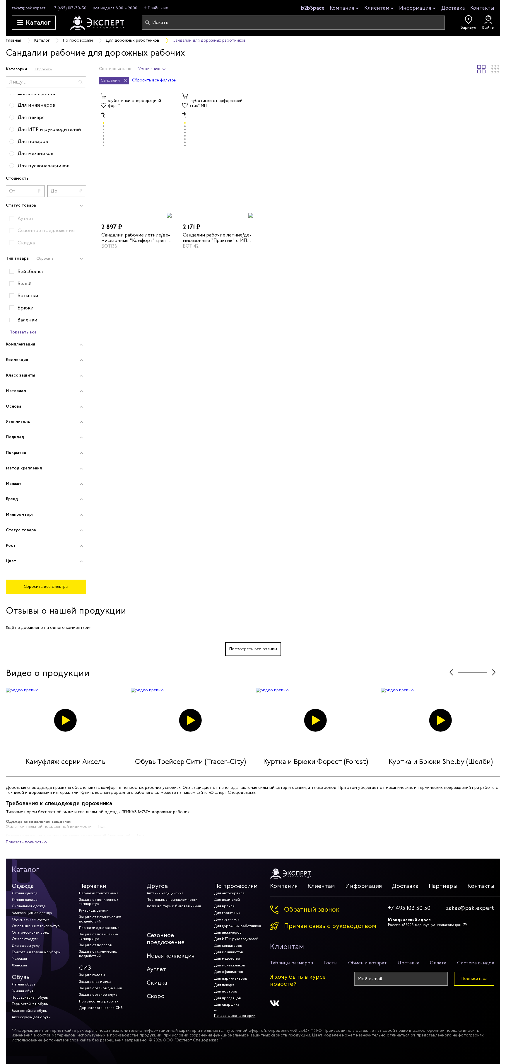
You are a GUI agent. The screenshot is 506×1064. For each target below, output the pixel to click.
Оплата (438, 963)
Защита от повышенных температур (99, 936)
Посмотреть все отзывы (253, 649)
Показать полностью (26, 842)
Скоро (156, 996)
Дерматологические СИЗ (100, 1007)
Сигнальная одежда (29, 906)
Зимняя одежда (24, 899)
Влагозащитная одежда (32, 912)
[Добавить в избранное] (103, 105)
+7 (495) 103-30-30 (69, 8)
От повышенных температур (36, 926)
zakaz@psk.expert (29, 8)
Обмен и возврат (367, 963)
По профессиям (236, 886)
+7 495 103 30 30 (409, 908)
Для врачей (224, 906)
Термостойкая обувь (30, 1004)
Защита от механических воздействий (100, 919)
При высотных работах (98, 1001)
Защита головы (92, 975)
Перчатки (92, 886)
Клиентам (376, 8)
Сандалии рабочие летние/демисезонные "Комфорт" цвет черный (135, 237)
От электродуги (25, 939)
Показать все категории (234, 1015)
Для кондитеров (228, 945)
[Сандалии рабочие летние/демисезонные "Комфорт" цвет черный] (137, 154)
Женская (19, 965)
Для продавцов (227, 998)
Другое (157, 886)
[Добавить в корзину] (103, 96)
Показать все (23, 332)
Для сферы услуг (26, 945)
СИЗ (85, 968)
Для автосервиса (229, 893)
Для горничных (227, 912)
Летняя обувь (23, 984)
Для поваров (225, 991)
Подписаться (474, 978)
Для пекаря (224, 985)
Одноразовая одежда (30, 919)
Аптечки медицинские (165, 893)
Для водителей (227, 899)
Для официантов (228, 971)
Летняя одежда (24, 893)
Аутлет (156, 969)
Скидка (157, 983)
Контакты (482, 7)
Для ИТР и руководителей (236, 939)
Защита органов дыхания (100, 988)
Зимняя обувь (23, 991)
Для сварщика (226, 1004)
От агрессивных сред (30, 932)
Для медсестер (227, 958)
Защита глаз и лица (95, 981)
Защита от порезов (95, 945)
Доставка (453, 7)
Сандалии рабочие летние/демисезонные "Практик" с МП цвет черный (217, 237)
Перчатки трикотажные (99, 893)
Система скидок (475, 963)
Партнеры (443, 886)
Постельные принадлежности (172, 899)
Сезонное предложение (165, 938)
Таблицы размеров (291, 963)
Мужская (19, 958)
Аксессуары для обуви (31, 1017)
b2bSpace (312, 8)
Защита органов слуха (98, 994)
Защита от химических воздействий (98, 953)
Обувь (21, 977)
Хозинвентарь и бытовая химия (174, 906)
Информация (415, 8)
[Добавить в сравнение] (103, 115)
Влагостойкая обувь (29, 1010)
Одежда (23, 886)
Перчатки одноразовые (99, 927)
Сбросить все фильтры (46, 586)
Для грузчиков (227, 919)
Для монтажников (229, 965)
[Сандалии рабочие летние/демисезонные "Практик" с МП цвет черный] (218, 154)
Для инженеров (228, 932)
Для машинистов (228, 952)
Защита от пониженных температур (98, 901)
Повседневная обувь (30, 997)
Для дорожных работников (237, 926)
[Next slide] (493, 672)
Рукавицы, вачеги (93, 910)
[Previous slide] (451, 672)
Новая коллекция (170, 956)
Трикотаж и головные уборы (36, 952)
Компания (342, 8)
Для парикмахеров (230, 978)
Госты (330, 963)
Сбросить (43, 69)
